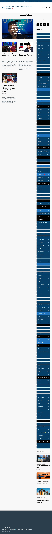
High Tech (17, 1)
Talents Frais (43, 412)
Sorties (21, 1)
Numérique (43, 310)
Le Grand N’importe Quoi (43, 222)
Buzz (43, 57)
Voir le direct (9, 8)
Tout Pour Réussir (43, 426)
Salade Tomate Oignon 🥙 (43, 362)
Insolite (43, 168)
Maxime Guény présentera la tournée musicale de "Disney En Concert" (18, 29)
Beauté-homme (43, 48)
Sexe (43, 374)
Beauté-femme (43, 45)
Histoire (43, 157)
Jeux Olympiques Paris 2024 (43, 184)
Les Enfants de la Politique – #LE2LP (43, 261)
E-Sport (43, 92)
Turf (43, 429)
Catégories (17, 6)
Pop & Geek (43, 333)
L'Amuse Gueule (43, 186)
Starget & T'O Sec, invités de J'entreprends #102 (43, 465)
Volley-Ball (43, 438)
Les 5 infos (43, 248)
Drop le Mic (43, 89)
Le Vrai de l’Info (43, 245)
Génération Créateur (43, 147)
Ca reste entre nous (43, 63)
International (3, 1)
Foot (43, 138)
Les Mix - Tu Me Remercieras (43, 265)
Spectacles (43, 400)
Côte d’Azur (43, 77)
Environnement (43, 106)
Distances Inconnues (43, 86)
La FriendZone (43, 203)
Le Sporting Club (43, 239)
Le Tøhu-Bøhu (43, 242)
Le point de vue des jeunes (43, 234)
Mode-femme (43, 293)
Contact (25, 529)
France (7, 1)
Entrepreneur (43, 103)
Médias (14, 75)
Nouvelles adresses (43, 307)
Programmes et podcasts (24, 6)
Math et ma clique (43, 284)
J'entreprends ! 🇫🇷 (43, 174)
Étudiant (43, 112)
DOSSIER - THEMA (44, 474)
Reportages (43, 354)
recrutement (43, 345)
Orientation (43, 316)
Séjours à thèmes (43, 368)
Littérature (43, 275)
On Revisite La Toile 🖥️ (43, 313)
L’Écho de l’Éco (43, 189)
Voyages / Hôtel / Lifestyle (26, 1)
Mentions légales (20, 529)
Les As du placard (43, 254)
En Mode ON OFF (43, 100)
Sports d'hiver (43, 406)
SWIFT (43, 409)
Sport (14, 1)
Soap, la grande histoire (43, 377)
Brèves (5, 75)
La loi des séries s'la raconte (43, 207)
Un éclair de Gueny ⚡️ (7, 45)
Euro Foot (43, 115)
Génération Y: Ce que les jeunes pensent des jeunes (43, 151)
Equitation (43, 109)
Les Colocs (43, 257)
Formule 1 (43, 141)
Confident (43, 74)
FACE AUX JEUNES (43, 121)
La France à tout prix (43, 200)
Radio (31, 6)
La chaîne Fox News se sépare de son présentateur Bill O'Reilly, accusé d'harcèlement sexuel (9, 88)
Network (43, 301)
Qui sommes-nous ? (5, 529)
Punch (43, 339)
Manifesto (43, 281)
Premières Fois (43, 336)
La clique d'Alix (43, 197)
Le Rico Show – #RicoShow (43, 237)
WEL (43, 444)
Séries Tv (43, 371)
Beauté (38, 1)
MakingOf (43, 278)
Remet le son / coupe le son (43, 352)
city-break (43, 71)
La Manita (43, 210)
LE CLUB (43, 216)
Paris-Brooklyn (43, 319)
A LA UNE (39, 474)
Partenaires (43, 322)
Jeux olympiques (43, 180)
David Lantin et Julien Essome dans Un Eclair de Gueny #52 (9, 55)
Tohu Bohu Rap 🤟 (43, 423)
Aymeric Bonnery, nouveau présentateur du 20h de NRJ (26, 55)
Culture (11, 1)
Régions (43, 348)
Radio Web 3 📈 (43, 342)
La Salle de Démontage (43, 213)
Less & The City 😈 (43, 272)
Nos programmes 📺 (13, 529)
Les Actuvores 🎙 (43, 251)
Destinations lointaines (43, 83)
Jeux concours (43, 177)
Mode (35, 1)
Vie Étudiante (43, 435)
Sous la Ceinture (43, 397)
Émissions (41, 1)
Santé (43, 365)
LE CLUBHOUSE (43, 219)
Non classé (43, 304)
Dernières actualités (10, 6)
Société (43, 380)
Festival (43, 132)
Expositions (43, 118)
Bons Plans (43, 51)
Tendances (43, 415)
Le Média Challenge (43, 225)
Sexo (32, 1)
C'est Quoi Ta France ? (43, 60)
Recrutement (30, 529)
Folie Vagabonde (43, 135)
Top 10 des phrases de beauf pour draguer (43, 482)
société (43, 383)
